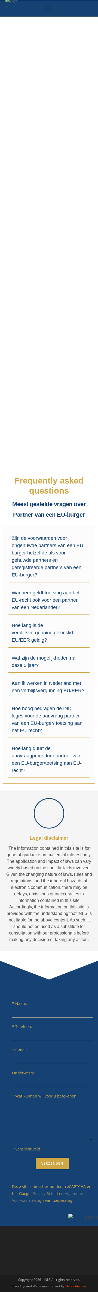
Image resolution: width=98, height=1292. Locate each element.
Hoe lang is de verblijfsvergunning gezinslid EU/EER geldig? (42, 633)
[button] (49, 8)
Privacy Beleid (45, 1193)
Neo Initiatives (76, 1286)
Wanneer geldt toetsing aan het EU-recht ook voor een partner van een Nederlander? (45, 600)
